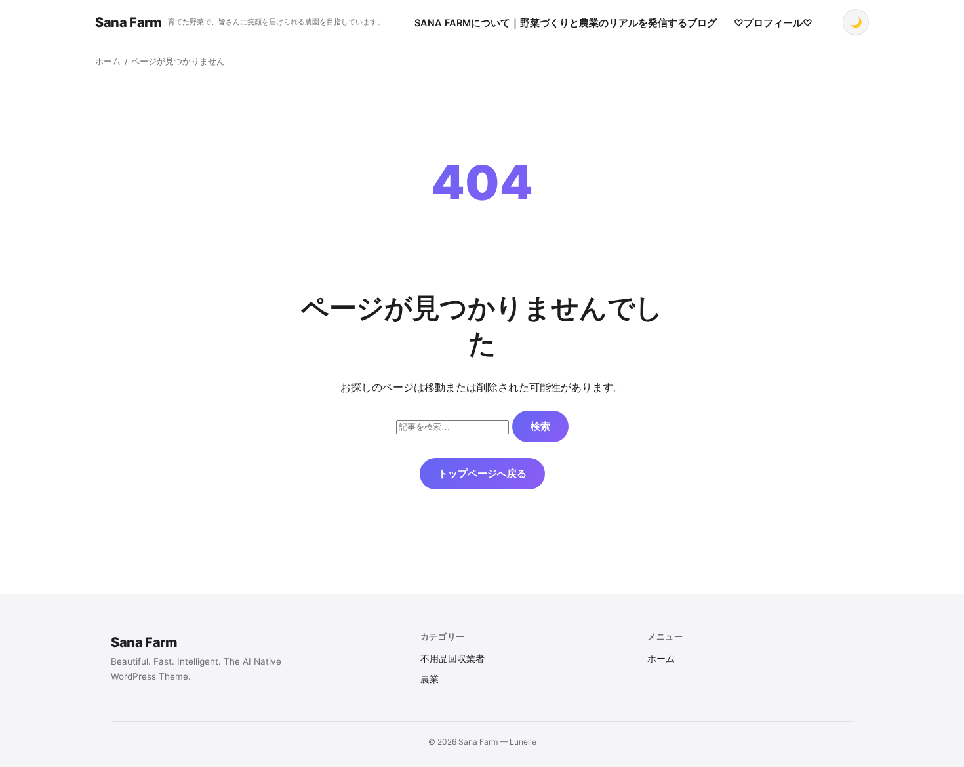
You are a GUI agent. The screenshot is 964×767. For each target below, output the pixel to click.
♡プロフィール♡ (773, 23)
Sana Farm (128, 22)
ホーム (108, 61)
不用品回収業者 (452, 658)
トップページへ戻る (482, 473)
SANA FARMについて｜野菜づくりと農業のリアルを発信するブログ (565, 23)
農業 (429, 679)
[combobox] (452, 427)
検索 (540, 426)
